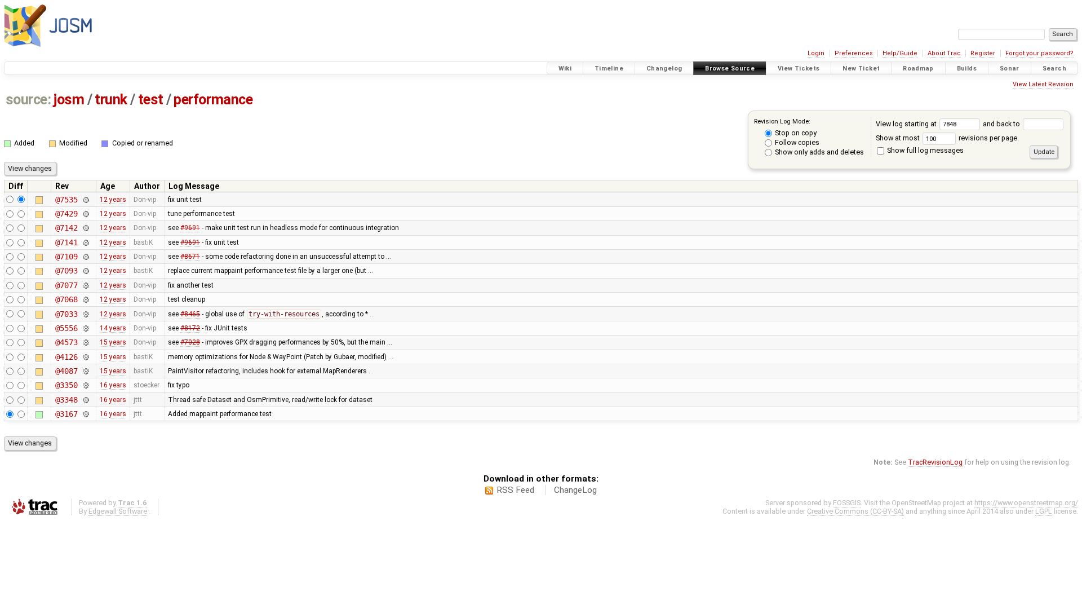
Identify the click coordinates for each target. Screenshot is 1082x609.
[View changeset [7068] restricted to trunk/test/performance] (85, 299)
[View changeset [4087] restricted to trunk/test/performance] (85, 371)
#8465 (190, 314)
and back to (1002, 124)
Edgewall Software (117, 511)
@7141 (66, 242)
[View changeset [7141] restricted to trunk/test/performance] (85, 242)
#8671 (190, 257)
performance (213, 99)
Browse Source (730, 68)
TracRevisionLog (935, 462)
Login (816, 53)
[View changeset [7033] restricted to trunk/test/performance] (85, 314)
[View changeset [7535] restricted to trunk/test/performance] (85, 199)
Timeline (609, 68)
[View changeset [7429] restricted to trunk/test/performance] (85, 213)
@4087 (66, 371)
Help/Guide (900, 53)
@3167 (66, 413)
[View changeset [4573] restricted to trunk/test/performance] (85, 342)
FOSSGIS (847, 502)
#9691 (190, 228)
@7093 (66, 270)
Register (982, 53)
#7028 (190, 342)
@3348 (66, 399)
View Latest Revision (1043, 84)
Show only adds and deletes (818, 152)
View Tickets (799, 68)
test (150, 99)
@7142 (66, 227)
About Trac (944, 53)
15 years (113, 342)
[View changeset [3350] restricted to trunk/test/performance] (85, 385)
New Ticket (861, 68)
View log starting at (907, 124)
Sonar (1009, 68)
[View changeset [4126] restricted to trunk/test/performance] (85, 356)
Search (1054, 68)
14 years (113, 328)
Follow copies (796, 142)
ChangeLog (575, 490)
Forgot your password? (1039, 53)
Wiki (565, 68)
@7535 (66, 199)
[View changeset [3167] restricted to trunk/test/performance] (85, 413)
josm (69, 99)
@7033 (66, 314)
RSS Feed (515, 490)
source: (28, 99)
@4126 (66, 356)
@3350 (66, 385)
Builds (967, 68)
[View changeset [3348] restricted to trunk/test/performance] (85, 399)
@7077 (66, 285)
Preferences (854, 53)
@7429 (66, 213)
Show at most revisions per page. (947, 138)
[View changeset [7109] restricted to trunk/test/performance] (85, 256)
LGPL (1043, 511)
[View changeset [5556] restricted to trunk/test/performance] (85, 328)
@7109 (66, 256)
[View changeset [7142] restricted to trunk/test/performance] (85, 227)
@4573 (66, 342)
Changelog (664, 68)
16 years (113, 385)
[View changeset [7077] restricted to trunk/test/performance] (85, 285)
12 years (113, 200)
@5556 (66, 328)
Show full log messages (924, 150)
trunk (111, 99)
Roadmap (918, 68)
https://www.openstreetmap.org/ (1026, 502)
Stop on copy (795, 133)
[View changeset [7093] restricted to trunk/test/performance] (85, 270)
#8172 (190, 328)
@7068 (66, 299)
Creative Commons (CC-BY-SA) (855, 511)
